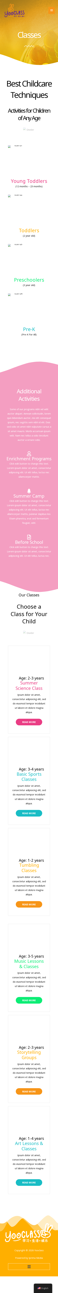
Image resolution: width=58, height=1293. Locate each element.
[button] (29, 1266)
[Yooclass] (14, 10)
